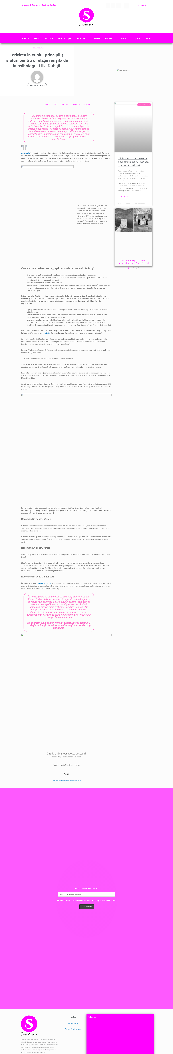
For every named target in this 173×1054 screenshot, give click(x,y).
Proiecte (36, 5)
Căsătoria (25, 153)
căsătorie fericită (59, 781)
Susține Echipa (49, 5)
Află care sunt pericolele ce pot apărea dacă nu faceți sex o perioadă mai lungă (133, 162)
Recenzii (26, 5)
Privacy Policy (73, 1024)
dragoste (68, 781)
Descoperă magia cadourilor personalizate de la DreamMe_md (133, 261)
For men (109, 38)
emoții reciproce (44, 583)
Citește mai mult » (124, 196)
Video (148, 38)
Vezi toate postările (37, 85)
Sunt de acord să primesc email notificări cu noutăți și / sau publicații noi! (87, 900)
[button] (126, 5)
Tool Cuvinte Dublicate (73, 1029)
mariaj (79, 781)
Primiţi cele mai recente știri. (86, 888)
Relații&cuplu (38, 48)
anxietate (45, 333)
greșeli (74, 781)
